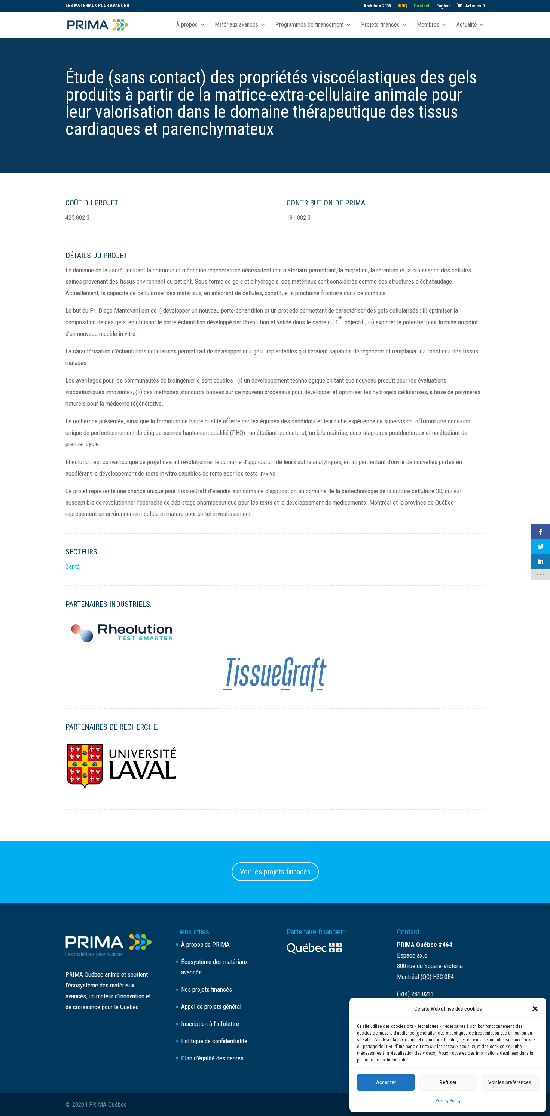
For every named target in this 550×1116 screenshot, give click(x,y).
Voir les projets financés (275, 871)
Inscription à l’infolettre (210, 1023)
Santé (72, 566)
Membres (428, 25)
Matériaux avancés (236, 25)
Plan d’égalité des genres (212, 1058)
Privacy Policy (448, 1100)
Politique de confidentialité (214, 1041)
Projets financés (380, 25)
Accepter (386, 1082)
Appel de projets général (211, 1006)
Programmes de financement (309, 25)
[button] (535, 1009)
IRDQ (402, 6)
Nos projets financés (206, 989)
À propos (187, 25)
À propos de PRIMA (205, 944)
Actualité (466, 25)
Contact (422, 6)
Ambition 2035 (377, 6)
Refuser (448, 1082)
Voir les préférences (509, 1082)
